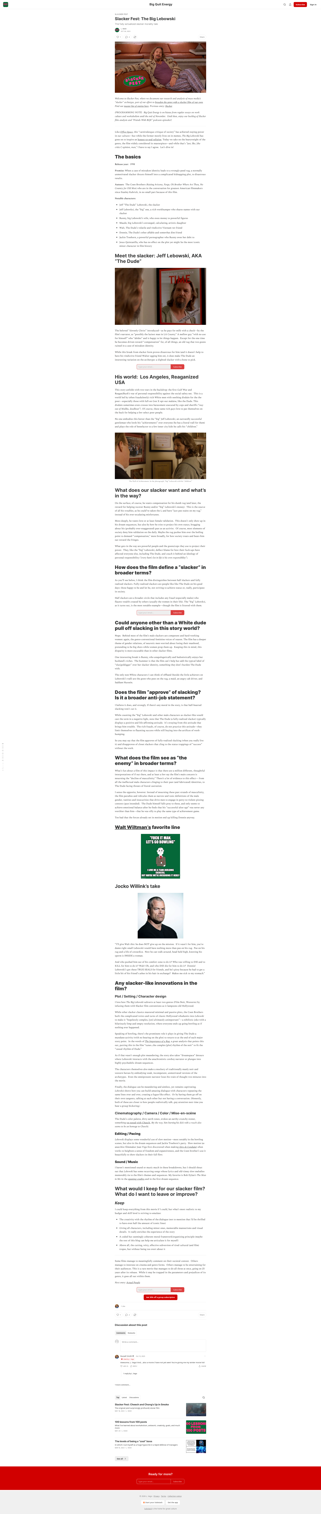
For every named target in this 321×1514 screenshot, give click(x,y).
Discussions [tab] (134, 1397)
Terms (163, 1496)
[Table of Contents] (3, 757)
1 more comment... (122, 1385)
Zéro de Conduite (187, 1147)
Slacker (168, 106)
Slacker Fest (121, 14)
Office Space (126, 132)
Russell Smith (126, 1356)
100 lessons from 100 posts (131, 1421)
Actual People (133, 1282)
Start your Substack (154, 1502)
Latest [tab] (124, 1397)
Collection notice (175, 1496)
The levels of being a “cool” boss (133, 1441)
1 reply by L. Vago (130, 1373)
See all (120, 1458)
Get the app (173, 1502)
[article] (160, 1409)
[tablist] (126, 1332)
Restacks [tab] (131, 1333)
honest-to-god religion (149, 139)
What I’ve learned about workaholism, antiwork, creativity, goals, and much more (147, 1426)
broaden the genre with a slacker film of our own (179, 102)
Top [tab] (117, 1397)
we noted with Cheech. (139, 1123)
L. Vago (123, 29)
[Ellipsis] (205, 1356)
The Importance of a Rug (157, 1041)
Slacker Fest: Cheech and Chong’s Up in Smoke (142, 1404)
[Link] (111, 157)
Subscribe (300, 4)
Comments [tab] (120, 1333)
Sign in (313, 4)
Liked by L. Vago (128, 1359)
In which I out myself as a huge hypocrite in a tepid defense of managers (146, 1445)
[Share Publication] (290, 4)
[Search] (284, 4)
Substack (148, 1508)
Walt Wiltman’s (133, 827)
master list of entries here (136, 106)
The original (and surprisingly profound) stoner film (137, 1408)
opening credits (136, 1179)
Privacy (156, 1496)
